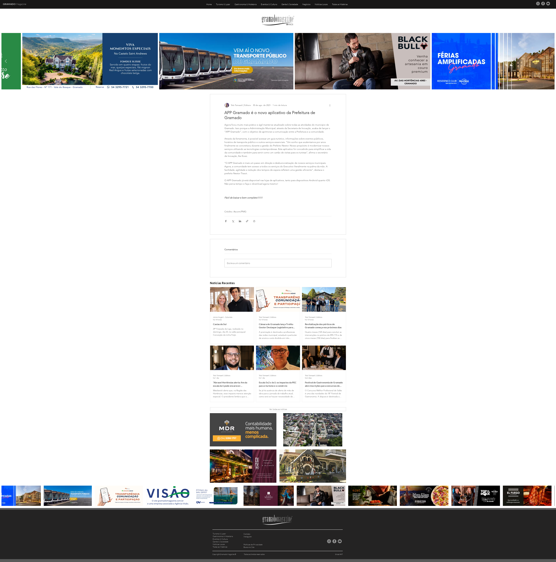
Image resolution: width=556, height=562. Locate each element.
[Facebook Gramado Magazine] (543, 3)
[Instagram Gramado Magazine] (538, 3)
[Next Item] (550, 61)
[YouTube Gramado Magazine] (548, 3)
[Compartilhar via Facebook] (225, 221)
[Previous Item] (6, 61)
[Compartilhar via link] (247, 221)
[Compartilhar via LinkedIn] (240, 221)
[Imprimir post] (254, 221)
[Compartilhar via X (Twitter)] (233, 221)
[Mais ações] (330, 105)
